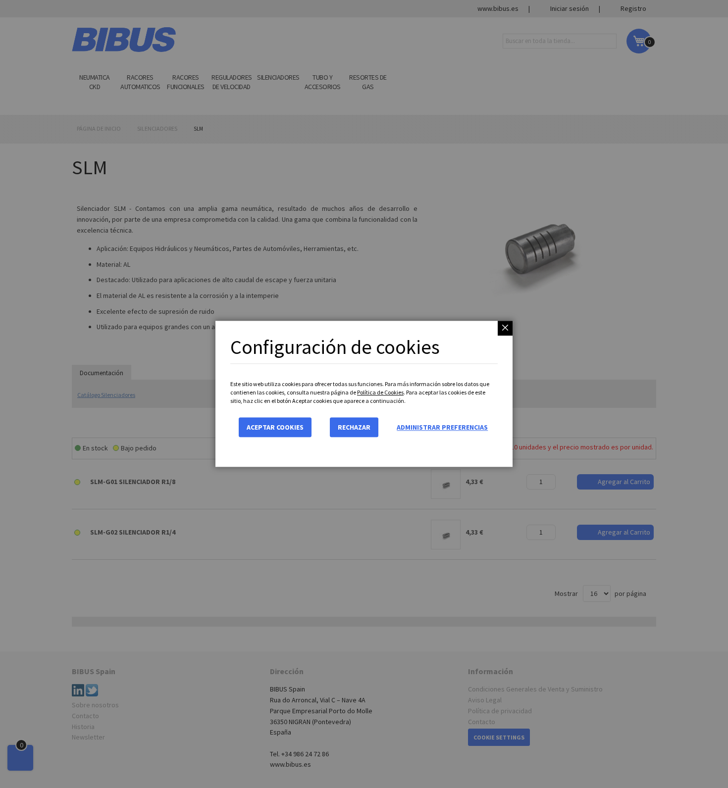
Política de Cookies (380, 392)
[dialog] (364, 394)
